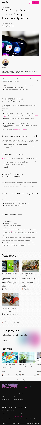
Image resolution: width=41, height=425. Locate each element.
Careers (3, 423)
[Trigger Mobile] (5, 2)
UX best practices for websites (20, 129)
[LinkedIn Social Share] (7, 26)
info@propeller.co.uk (5, 399)
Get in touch (36, 2)
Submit (18, 416)
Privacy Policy (22, 418)
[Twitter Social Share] (3, 26)
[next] (23, 379)
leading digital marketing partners (14, 231)
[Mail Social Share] (10, 26)
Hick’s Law (4, 158)
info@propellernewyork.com (18, 399)
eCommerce (22, 242)
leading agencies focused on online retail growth (15, 233)
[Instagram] (26, 387)
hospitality (18, 242)
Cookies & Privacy (15, 423)
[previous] (19, 379)
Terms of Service (30, 418)
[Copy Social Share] (13, 26)
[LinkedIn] (31, 387)
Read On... (4, 285)
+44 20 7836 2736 (4, 401)
